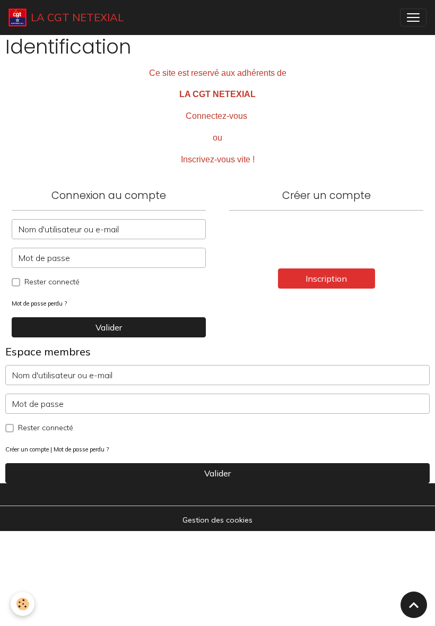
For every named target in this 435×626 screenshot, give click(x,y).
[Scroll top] (414, 605)
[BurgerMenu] (413, 17)
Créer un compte (27, 449)
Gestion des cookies (217, 520)
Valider (108, 327)
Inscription (326, 278)
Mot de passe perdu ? (39, 303)
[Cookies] (22, 604)
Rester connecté (52, 281)
